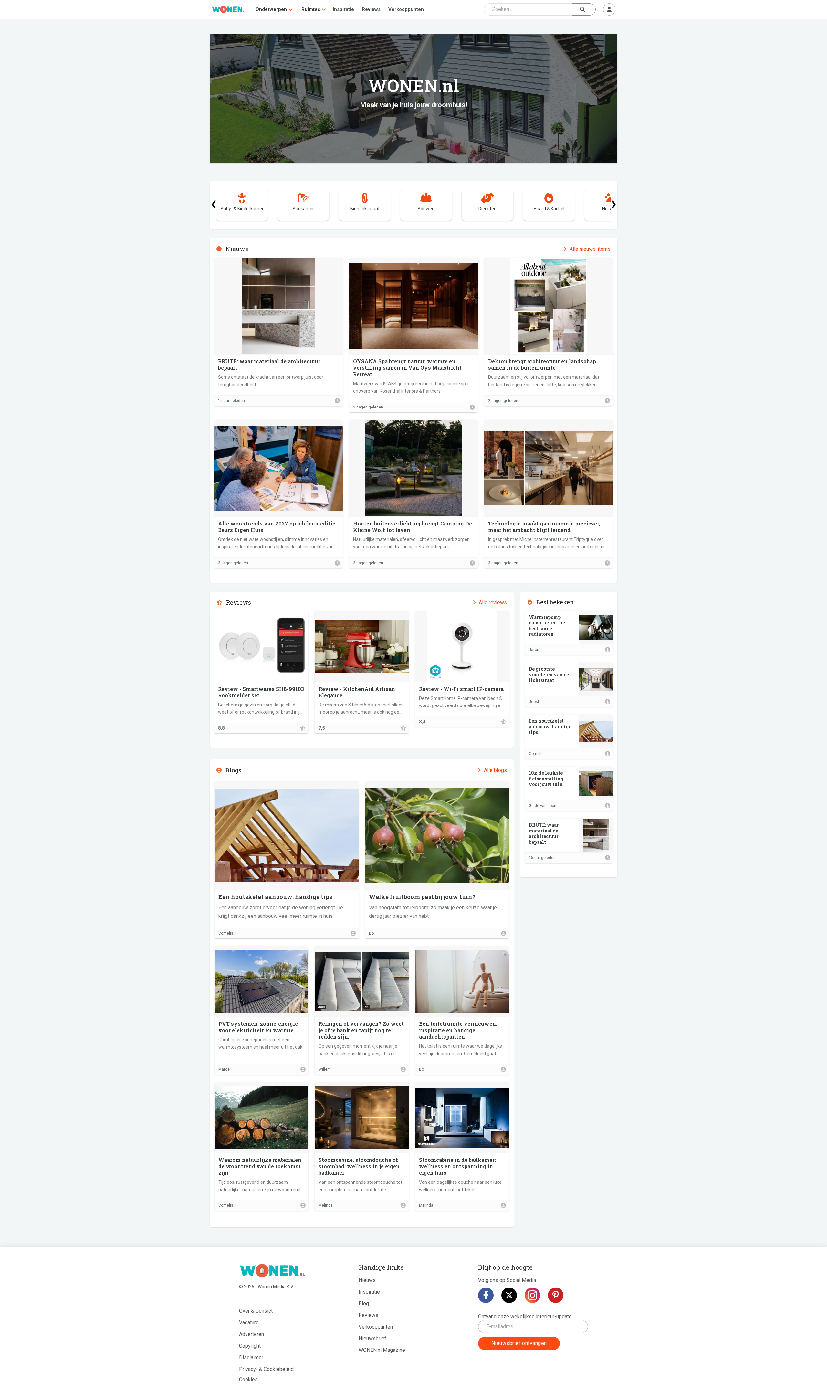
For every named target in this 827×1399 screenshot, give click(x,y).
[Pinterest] (555, 1295)
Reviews (371, 9)
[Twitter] (509, 1295)
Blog (364, 1303)
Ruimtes (310, 9)
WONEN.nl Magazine (382, 1350)
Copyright (250, 1346)
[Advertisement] (568, 917)
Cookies (248, 1379)
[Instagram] (532, 1295)
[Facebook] (486, 1295)
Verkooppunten (406, 9)
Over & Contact (256, 1311)
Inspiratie (343, 9)
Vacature (249, 1323)
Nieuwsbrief (372, 1338)
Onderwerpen (271, 9)
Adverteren (251, 1334)
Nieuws (367, 1280)
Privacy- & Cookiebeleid (266, 1369)
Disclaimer (251, 1357)
